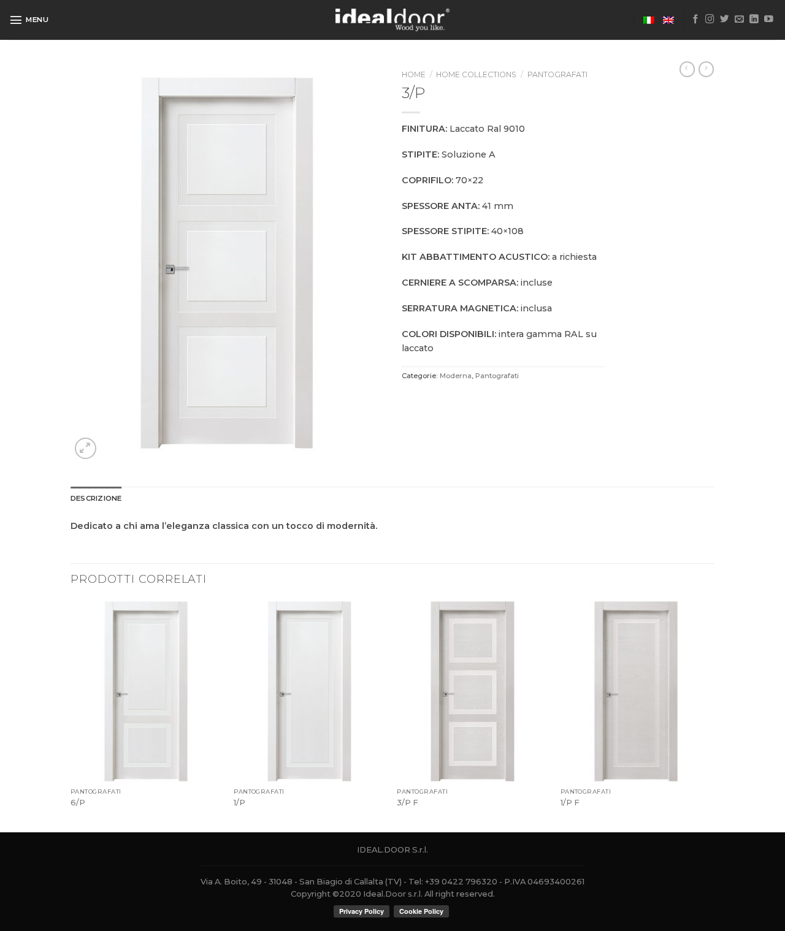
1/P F (570, 802)
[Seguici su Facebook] (695, 20)
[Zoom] (85, 448)
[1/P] (309, 691)
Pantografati (557, 74)
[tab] (96, 498)
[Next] (711, 715)
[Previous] (71, 715)
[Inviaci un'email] (739, 20)
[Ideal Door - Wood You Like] (392, 20)
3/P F (407, 802)
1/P (239, 802)
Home (414, 74)
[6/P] (146, 691)
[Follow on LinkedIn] (754, 20)
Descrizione (96, 498)
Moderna (456, 375)
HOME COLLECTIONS (476, 74)
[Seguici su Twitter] (724, 20)
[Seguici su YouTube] (768, 20)
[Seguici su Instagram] (709, 20)
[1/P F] (636, 691)
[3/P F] (472, 691)
